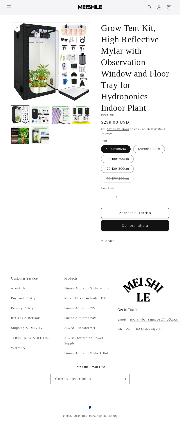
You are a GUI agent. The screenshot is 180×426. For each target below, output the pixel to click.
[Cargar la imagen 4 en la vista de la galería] (81, 115)
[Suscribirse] (124, 379)
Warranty (18, 348)
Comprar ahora (135, 226)
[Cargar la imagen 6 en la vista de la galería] (40, 135)
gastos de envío (118, 128)
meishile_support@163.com (155, 319)
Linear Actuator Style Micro (86, 288)
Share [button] (109, 241)
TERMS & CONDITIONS (31, 338)
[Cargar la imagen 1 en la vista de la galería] (20, 115)
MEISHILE (81, 415)
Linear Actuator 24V (80, 318)
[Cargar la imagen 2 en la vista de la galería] (40, 115)
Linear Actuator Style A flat (86, 353)
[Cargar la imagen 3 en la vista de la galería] (61, 115)
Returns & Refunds (26, 318)
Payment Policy (23, 298)
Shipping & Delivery (26, 328)
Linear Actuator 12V (79, 308)
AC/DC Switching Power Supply (83, 340)
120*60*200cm (149, 149)
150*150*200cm (120, 179)
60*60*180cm (116, 149)
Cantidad (107, 188)
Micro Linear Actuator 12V (85, 298)
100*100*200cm (117, 159)
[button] (9, 7)
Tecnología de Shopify (103, 415)
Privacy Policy (22, 308)
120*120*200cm (117, 169)
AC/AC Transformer (79, 328)
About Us (18, 288)
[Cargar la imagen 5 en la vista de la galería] (20, 135)
